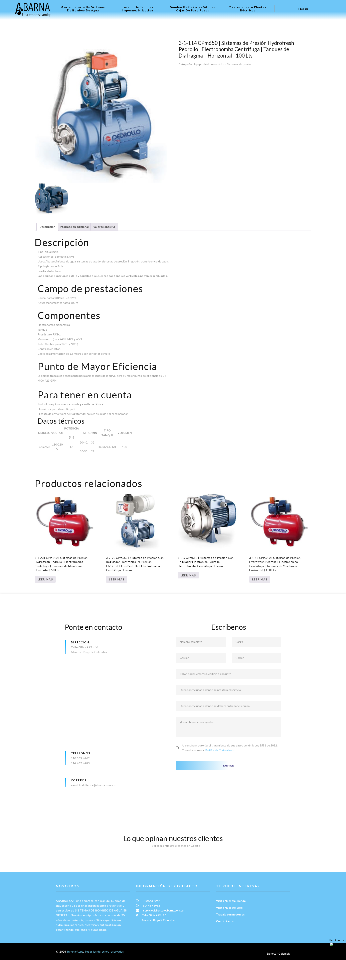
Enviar (228, 765)
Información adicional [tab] (74, 226)
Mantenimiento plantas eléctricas (247, 8)
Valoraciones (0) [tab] (104, 226)
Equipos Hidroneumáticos (210, 64)
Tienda (303, 8)
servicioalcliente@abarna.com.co (93, 785)
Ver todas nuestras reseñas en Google (175, 845)
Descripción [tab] (47, 226)
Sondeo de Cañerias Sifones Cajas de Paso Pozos (192, 8)
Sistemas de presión (239, 64)
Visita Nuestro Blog (229, 907)
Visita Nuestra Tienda (231, 900)
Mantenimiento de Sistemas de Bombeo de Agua (83, 8)
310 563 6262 (80, 758)
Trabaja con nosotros (230, 914)
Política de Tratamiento (219, 750)
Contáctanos (225, 921)
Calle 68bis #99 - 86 (84, 647)
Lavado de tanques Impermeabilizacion (137, 8)
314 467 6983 (80, 763)
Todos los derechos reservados (104, 951)
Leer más (45, 579)
